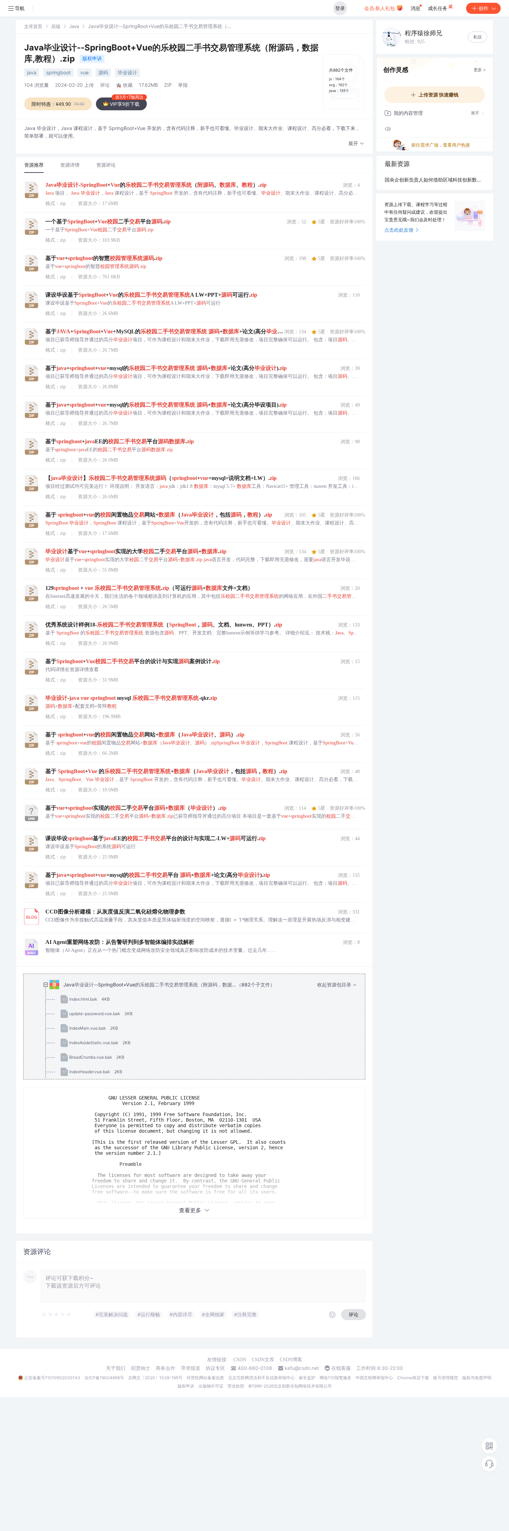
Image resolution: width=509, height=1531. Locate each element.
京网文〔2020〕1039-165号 (155, 1377)
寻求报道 (190, 1368)
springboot (58, 72)
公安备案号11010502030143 (52, 1377)
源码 (103, 72)
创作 (483, 8)
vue (84, 72)
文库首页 (33, 26)
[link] (33, 26)
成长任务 (438, 8)
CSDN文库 (263, 1359)
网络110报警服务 (335, 1377)
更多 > (480, 69)
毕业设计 (127, 72)
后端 (55, 26)
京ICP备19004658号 (104, 1377)
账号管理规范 (445, 1377)
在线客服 (341, 1368)
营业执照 (235, 1386)
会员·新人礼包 (380, 8)
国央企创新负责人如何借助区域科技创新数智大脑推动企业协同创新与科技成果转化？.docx (434, 180)
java (31, 72)
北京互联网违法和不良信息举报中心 (261, 1377)
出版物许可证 (210, 1386)
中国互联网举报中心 (374, 1377)
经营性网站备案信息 (205, 1377)
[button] (356, 143)
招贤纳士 (140, 1368)
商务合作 (165, 1368)
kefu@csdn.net (302, 1368)
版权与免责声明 (476, 1377)
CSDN (239, 1359)
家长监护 (307, 1377)
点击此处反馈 (398, 230)
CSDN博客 (291, 1359)
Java (74, 26)
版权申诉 (92, 58)
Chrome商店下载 (413, 1377)
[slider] (57, 1314)
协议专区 (215, 1368)
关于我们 (115, 1368)
